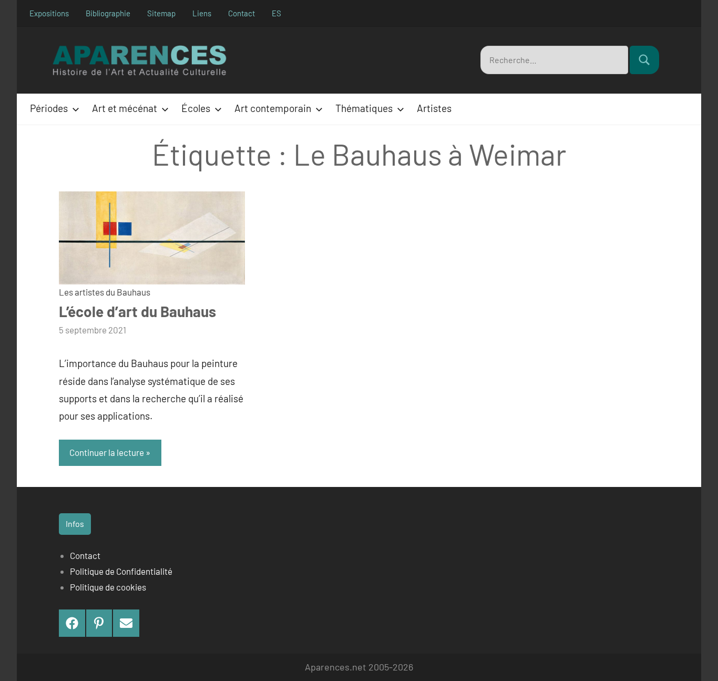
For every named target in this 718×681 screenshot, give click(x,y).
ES (276, 13)
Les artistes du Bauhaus (104, 292)
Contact (241, 13)
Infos (75, 523)
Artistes (434, 108)
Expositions (49, 13)
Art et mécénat (124, 108)
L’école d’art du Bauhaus (137, 311)
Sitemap (161, 13)
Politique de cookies (108, 587)
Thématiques (364, 108)
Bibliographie (108, 13)
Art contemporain (272, 108)
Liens (201, 13)
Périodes (49, 108)
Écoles (195, 108)
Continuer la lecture (106, 452)
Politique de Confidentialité (121, 571)
